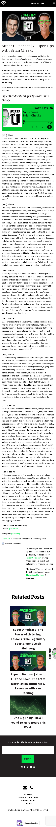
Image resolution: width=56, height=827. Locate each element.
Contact (28, 803)
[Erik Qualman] (3, 5)
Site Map (28, 794)
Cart (50, 3)
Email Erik (46, 3)
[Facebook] (24, 767)
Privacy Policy (28, 800)
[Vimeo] (22, 767)
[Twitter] (28, 767)
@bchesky (13, 528)
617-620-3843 (37, 3)
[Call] (31, 788)
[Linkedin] (34, 767)
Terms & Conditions (28, 797)
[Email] (26, 788)
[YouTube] (31, 767)
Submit (27, 759)
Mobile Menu (54, 3)
